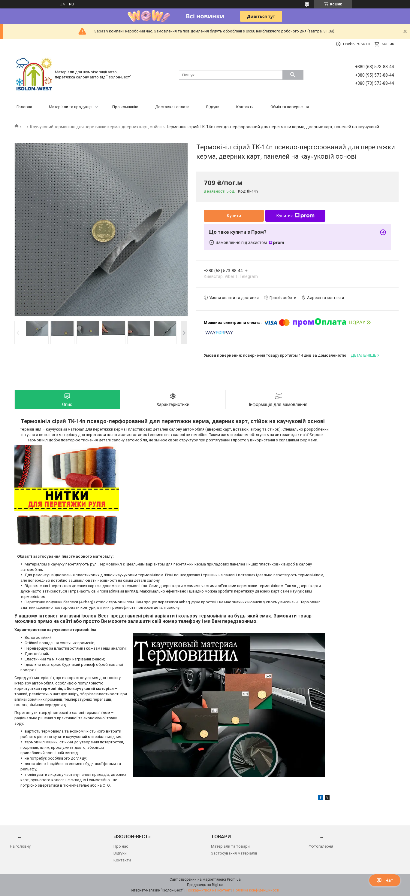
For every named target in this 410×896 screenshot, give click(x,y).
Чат (389, 880)
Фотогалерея (321, 846)
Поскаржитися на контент (208, 890)
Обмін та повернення (289, 107)
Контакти (245, 107)
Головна (24, 107)
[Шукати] (292, 75)
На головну (20, 846)
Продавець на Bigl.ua (205, 885)
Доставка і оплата (172, 107)
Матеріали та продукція (70, 107)
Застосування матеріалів (234, 853)
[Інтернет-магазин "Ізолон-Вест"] (34, 74)
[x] (327, 798)
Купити (234, 215)
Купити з (285, 215)
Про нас (120, 846)
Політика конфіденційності (256, 890)
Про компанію (125, 107)
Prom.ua (234, 879)
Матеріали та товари (230, 846)
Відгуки (212, 107)
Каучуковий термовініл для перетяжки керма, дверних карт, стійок (96, 126)
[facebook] (320, 798)
